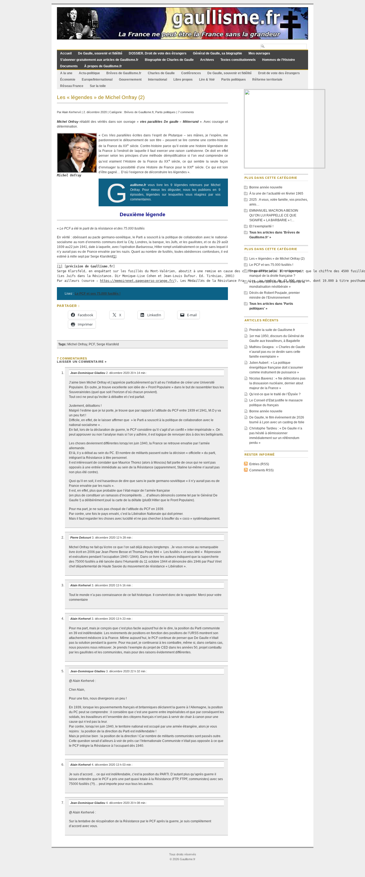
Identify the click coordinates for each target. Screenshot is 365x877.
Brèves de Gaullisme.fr (123, 73)
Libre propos (183, 79)
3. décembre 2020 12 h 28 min (112, 537)
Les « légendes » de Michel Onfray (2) (277, 258)
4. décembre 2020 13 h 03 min (112, 764)
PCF (92, 344)
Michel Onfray (77, 344)
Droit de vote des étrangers (279, 73)
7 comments (186, 112)
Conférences (191, 73)
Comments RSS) (261, 470)
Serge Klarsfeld (107, 344)
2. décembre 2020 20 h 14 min (126, 372)
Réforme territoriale (267, 79)
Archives (207, 60)
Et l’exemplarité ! (261, 226)
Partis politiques (233, 79)
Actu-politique (89, 73)
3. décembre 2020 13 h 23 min (112, 618)
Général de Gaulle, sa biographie (217, 53)
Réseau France (71, 86)
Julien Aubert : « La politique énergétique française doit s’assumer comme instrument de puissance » (276, 367)
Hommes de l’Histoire (278, 60)
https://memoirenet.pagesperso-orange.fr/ (137, 281)
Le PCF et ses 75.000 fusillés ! (271, 265)
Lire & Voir (207, 79)
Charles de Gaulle (161, 73)
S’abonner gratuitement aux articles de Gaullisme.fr (99, 60)
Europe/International (97, 79)
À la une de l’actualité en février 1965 (276, 193)
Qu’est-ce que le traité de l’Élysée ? (275, 394)
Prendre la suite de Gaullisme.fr (272, 330)
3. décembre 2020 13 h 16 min (112, 585)
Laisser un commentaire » (82, 361)
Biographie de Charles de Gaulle (169, 60)
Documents (69, 66)
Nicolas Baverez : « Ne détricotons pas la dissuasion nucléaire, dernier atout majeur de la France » (277, 383)
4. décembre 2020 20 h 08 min (126, 802)
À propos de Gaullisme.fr (103, 66)
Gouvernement (130, 79)
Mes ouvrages (259, 53)
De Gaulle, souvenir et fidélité (100, 53)
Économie (67, 79)
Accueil (66, 53)
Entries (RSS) (259, 464)
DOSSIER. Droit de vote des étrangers (158, 53)
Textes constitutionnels (238, 60)
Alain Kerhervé (71, 112)
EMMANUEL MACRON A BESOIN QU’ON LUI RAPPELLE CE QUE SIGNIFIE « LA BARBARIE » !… (273, 215)
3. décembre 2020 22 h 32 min (126, 671)
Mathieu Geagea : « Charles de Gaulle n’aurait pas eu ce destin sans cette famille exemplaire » (277, 351)
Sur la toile (98, 86)
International (157, 79)
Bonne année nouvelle (265, 187)
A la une (66, 73)
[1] (114, 256)
